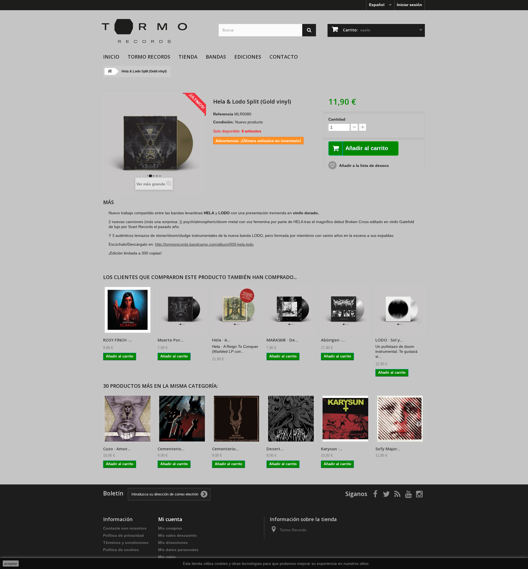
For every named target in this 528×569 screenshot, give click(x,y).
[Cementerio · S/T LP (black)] (182, 418)
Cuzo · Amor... (117, 448)
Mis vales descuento (177, 535)
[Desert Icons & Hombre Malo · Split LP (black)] (290, 418)
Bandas (216, 56)
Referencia (223, 114)
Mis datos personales (178, 550)
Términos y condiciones (125, 542)
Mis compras (170, 528)
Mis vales (167, 557)
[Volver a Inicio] (110, 71)
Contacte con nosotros (125, 528)
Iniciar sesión (409, 4)
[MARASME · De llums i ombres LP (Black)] (290, 309)
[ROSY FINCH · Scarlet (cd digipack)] (127, 309)
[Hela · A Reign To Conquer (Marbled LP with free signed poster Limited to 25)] (236, 309)
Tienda (187, 56)
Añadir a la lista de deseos (363, 165)
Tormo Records (149, 56)
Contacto (284, 56)
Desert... (275, 448)
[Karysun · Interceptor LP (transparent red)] (345, 418)
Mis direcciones (173, 542)
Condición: (223, 122)
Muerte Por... (170, 340)
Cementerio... (171, 448)
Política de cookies (121, 550)
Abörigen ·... (333, 340)
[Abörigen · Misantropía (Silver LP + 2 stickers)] (345, 309)
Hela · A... (221, 340)
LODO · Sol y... (389, 340)
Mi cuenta (170, 519)
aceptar (10, 563)
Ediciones (247, 56)
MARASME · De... (282, 340)
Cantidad (336, 119)
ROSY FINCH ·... (117, 340)
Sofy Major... (387, 448)
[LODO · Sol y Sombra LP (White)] (399, 309)
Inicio (111, 56)
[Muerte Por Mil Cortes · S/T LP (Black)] (182, 309)
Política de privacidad (123, 535)
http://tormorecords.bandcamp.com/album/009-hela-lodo (204, 244)
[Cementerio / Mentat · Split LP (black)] (236, 418)
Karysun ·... (331, 448)
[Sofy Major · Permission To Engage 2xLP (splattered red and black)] (399, 418)
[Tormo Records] (156, 31)
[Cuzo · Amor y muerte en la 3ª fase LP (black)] (127, 418)
